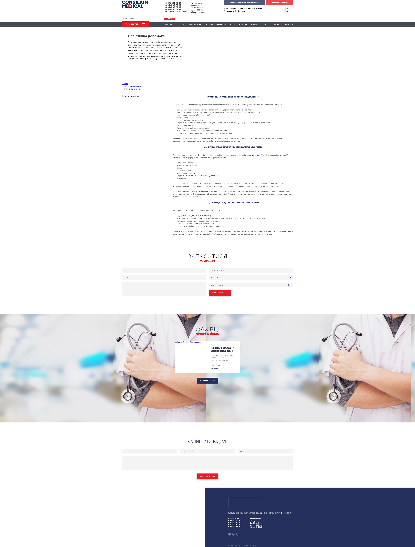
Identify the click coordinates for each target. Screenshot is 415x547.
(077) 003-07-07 (176, 11)
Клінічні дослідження (216, 24)
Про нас (169, 24)
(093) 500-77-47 (173, 5)
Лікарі (181, 24)
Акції (232, 24)
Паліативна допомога (130, 96)
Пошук (170, 19)
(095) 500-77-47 (173, 7)
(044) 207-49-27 (173, 3)
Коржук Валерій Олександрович (222, 349)
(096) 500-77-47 (173, 9)
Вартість (243, 24)
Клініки (275, 24)
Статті (265, 24)
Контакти (289, 24)
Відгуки (254, 24)
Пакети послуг (195, 24)
